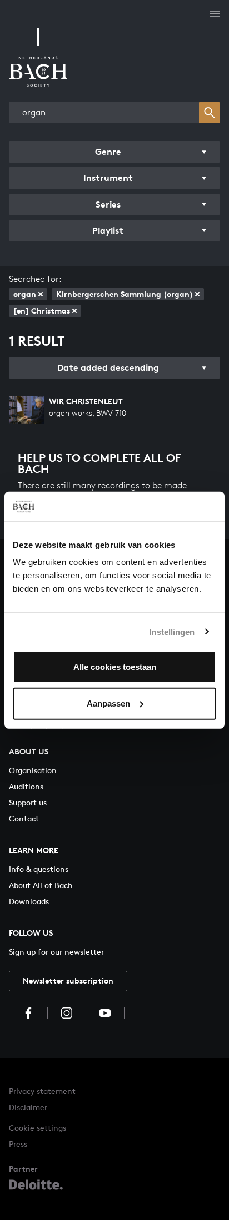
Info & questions (38, 869)
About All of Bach (41, 885)
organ (24, 294)
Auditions (26, 786)
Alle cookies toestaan (114, 667)
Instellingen (172, 631)
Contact (24, 818)
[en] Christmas (41, 310)
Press (18, 1143)
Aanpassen (108, 703)
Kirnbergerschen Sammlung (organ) (124, 294)
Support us (28, 802)
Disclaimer (28, 1107)
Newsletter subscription (68, 980)
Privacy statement (42, 1091)
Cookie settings (37, 1127)
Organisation (33, 770)
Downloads (29, 901)
